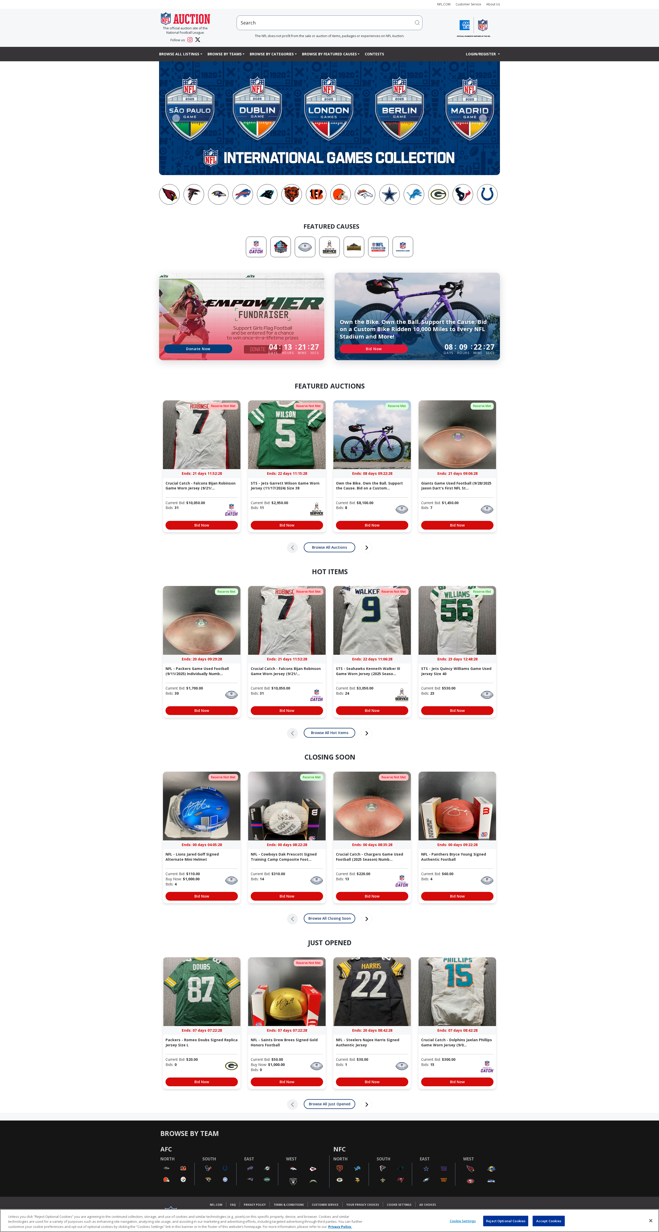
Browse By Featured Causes (329, 53)
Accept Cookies (548, 1220)
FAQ (233, 1205)
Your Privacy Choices (362, 1205)
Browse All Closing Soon (329, 918)
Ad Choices (427, 1205)
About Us (493, 4)
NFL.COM (443, 4)
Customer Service (468, 4)
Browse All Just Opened (329, 1103)
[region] (329, 1220)
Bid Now (374, 348)
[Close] (650, 1220)
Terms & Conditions (289, 1205)
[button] (176, 118)
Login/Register (481, 53)
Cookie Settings (399, 1205)
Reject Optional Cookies (505, 1220)
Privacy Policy (255, 1205)
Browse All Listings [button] (179, 53)
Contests (374, 53)
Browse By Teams (224, 53)
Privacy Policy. (340, 1226)
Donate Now (198, 348)
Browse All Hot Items (329, 732)
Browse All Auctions (329, 547)
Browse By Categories (272, 53)
